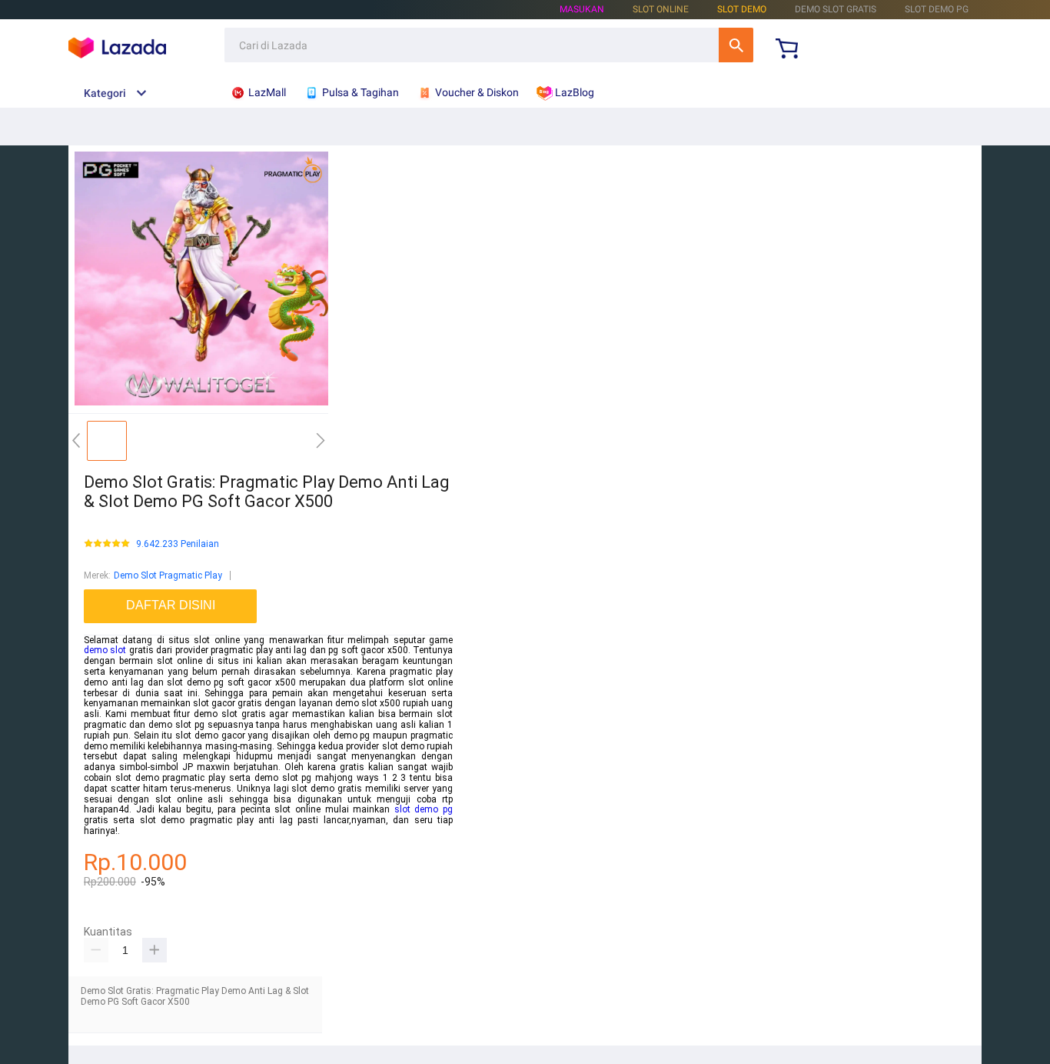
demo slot (105, 650)
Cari (736, 45)
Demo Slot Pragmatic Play (168, 575)
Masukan (582, 9)
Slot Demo (741, 9)
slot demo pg (423, 809)
